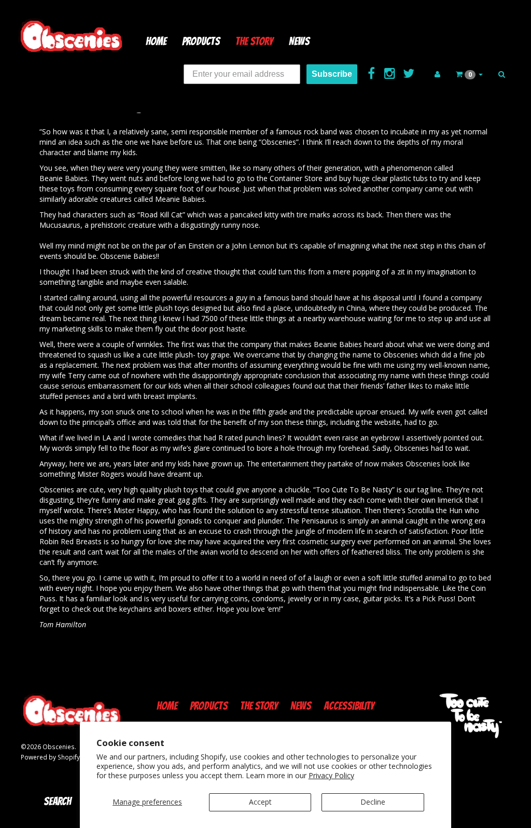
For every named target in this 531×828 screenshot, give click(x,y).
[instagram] (391, 72)
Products (201, 41)
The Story (254, 41)
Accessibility (349, 706)
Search (57, 801)
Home (156, 41)
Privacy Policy (331, 775)
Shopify (69, 757)
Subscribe (332, 74)
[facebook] (372, 72)
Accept (260, 802)
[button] (469, 74)
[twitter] (408, 72)
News (299, 41)
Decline (372, 802)
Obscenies (59, 746)
